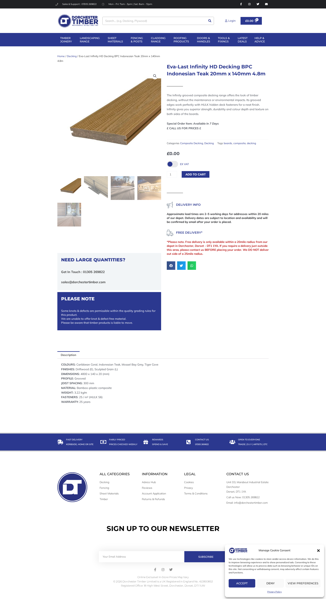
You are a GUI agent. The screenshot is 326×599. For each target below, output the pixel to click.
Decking (72, 56)
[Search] (210, 21)
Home (61, 56)
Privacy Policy (274, 591)
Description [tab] (68, 355)
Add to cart (195, 174)
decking (251, 143)
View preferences (303, 583)
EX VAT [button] (184, 164)
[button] (318, 550)
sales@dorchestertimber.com (83, 282)
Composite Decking (191, 143)
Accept (242, 583)
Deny (270, 583)
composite (239, 143)
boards (228, 143)
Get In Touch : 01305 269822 (83, 272)
